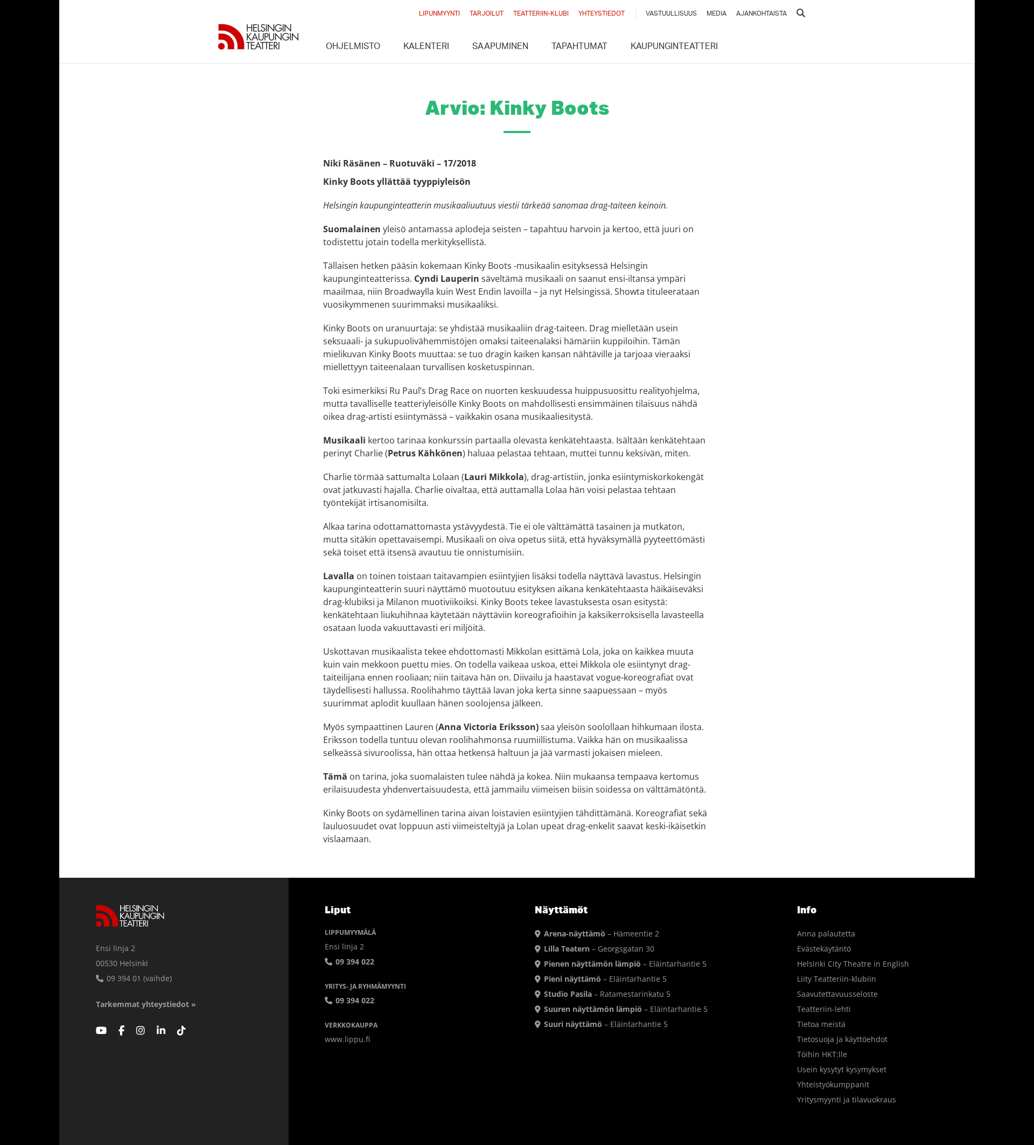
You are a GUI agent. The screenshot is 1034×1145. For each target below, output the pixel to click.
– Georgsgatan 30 (599, 948)
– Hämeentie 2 (601, 933)
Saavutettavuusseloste (837, 994)
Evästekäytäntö (824, 948)
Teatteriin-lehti (824, 1009)
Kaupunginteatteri (674, 47)
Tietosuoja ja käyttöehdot (842, 1039)
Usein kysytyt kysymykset (841, 1069)
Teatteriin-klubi (541, 14)
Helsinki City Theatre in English (853, 964)
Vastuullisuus (671, 14)
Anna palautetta (826, 933)
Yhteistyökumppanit (833, 1084)
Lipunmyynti (439, 14)
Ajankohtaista (761, 14)
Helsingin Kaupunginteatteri (258, 36)
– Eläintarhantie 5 (625, 964)
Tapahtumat (579, 47)
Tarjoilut (487, 14)
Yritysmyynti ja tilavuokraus (846, 1099)
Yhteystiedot (601, 14)
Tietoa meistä (821, 1024)
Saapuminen (500, 47)
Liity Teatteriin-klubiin (836, 979)
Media (716, 14)
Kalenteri (426, 47)
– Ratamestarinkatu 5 (607, 994)
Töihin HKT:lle (822, 1054)
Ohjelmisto (353, 47)
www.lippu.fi (347, 1039)
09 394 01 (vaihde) (138, 978)
